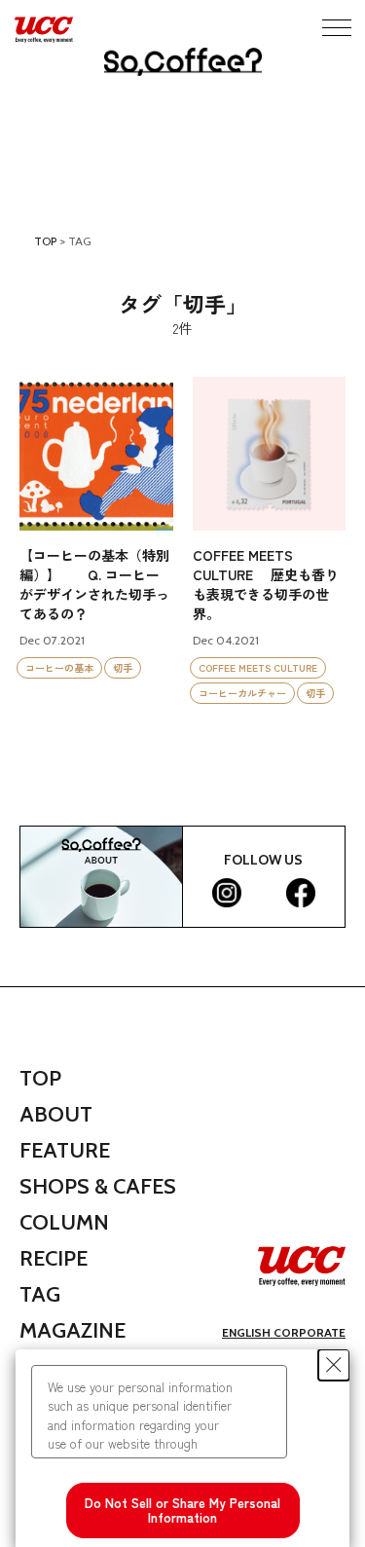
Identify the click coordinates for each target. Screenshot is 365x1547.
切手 (122, 667)
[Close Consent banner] (333, 1365)
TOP (45, 241)
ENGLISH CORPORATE (284, 1332)
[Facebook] (300, 892)
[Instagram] (226, 892)
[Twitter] (263, 892)
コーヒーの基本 (59, 667)
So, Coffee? (183, 62)
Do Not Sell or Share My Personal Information (182, 1510)
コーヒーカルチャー (242, 692)
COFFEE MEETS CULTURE (258, 667)
